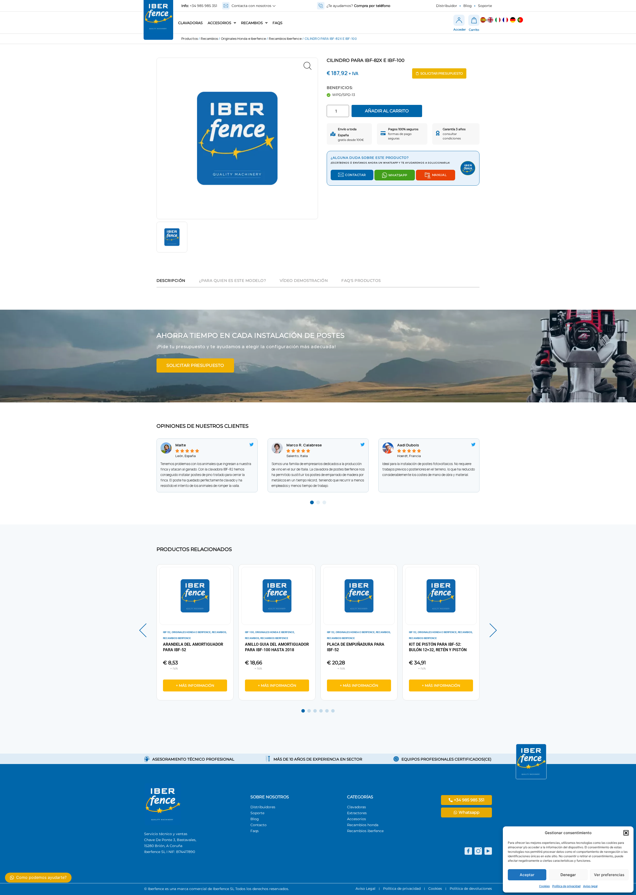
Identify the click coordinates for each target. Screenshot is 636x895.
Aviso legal (590, 886)
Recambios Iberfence (285, 38)
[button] (626, 832)
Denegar (568, 874)
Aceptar (527, 874)
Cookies (544, 886)
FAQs (277, 23)
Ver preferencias (609, 874)
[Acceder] (459, 20)
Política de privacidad (566, 886)
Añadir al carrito (387, 110)
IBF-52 (166, 632)
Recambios (209, 38)
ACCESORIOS (219, 23)
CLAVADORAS (190, 23)
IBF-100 (249, 632)
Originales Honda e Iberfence (243, 38)
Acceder (459, 29)
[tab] (171, 281)
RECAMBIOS (252, 23)
